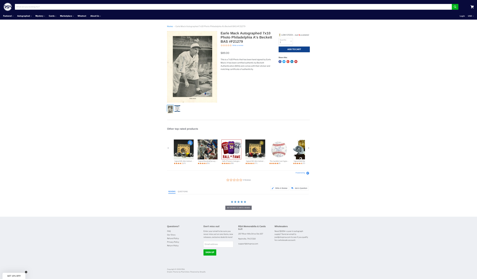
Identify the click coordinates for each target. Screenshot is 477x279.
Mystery (39, 16)
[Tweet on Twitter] (283, 61)
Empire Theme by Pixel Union (178, 272)
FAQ (169, 231)
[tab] (279, 188)
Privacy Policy (173, 242)
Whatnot (82, 16)
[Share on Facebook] (279, 61)
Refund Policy (173, 238)
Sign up (209, 252)
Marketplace (66, 16)
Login (462, 16)
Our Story (171, 235)
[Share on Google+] (287, 61)
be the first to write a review (238, 208)
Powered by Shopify (198, 272)
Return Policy (173, 245)
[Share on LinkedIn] (291, 61)
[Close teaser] (26, 272)
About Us (94, 16)
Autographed (23, 16)
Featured (7, 16)
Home (170, 26)
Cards (52, 16)
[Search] (455, 7)
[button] (168, 148)
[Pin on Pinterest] (295, 61)
